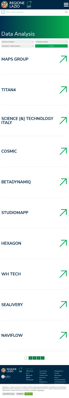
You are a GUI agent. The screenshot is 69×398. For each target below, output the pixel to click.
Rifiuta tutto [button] (29, 394)
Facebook (30, 371)
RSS (29, 377)
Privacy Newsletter (59, 380)
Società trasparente (60, 382)
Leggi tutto (40, 390)
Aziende (14, 12)
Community (8, 12)
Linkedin (30, 375)
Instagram (31, 380)
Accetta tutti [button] (20, 394)
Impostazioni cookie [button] (8, 394)
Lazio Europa (43, 371)
